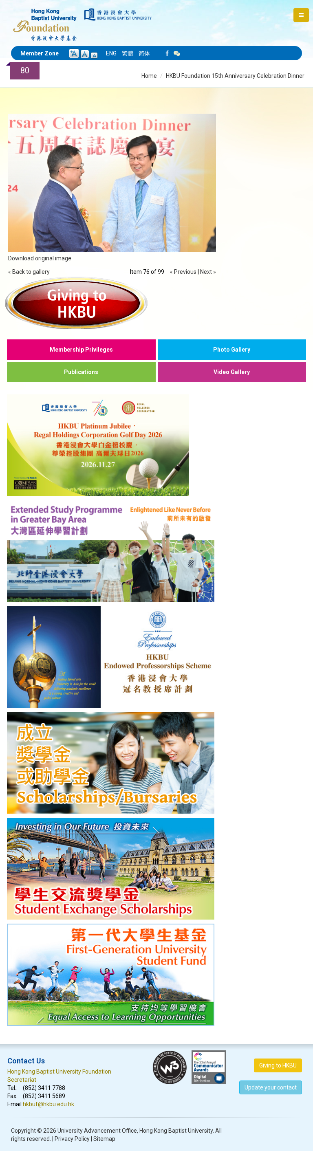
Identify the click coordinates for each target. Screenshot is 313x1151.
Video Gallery (232, 372)
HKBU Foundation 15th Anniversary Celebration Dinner (235, 76)
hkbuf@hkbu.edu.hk (48, 1104)
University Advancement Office (97, 1130)
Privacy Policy (72, 1139)
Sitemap (104, 1139)
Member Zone (39, 53)
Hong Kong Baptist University (176, 1130)
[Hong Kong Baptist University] (118, 14)
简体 (144, 53)
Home (149, 76)
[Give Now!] (156, 302)
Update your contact (271, 1087)
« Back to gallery (29, 271)
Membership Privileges (81, 349)
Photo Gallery (231, 349)
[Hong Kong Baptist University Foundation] (45, 20)
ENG (111, 53)
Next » (208, 271)
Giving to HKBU (278, 1065)
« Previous (183, 271)
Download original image (39, 258)
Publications (81, 372)
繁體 (127, 53)
